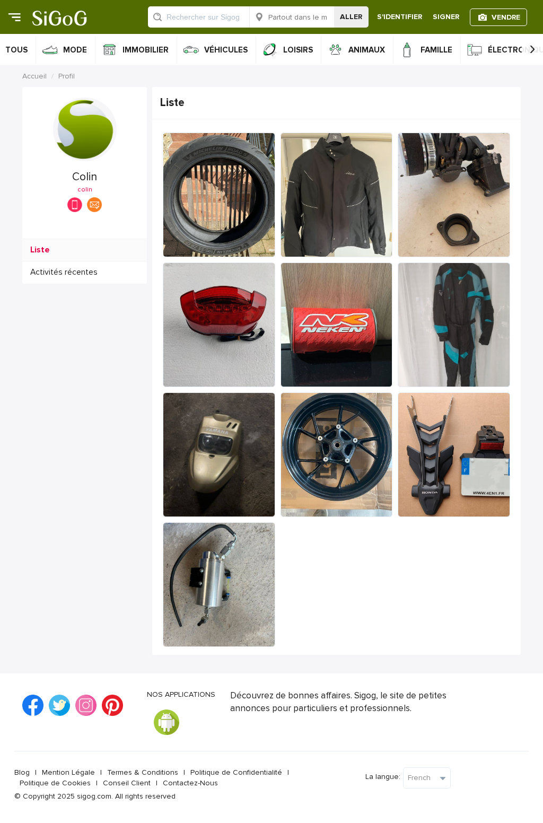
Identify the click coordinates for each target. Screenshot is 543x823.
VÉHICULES (226, 50)
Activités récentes (64, 272)
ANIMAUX (366, 50)
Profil (66, 76)
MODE (75, 50)
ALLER (351, 16)
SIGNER (446, 16)
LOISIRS (298, 50)
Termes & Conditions (142, 772)
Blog (22, 772)
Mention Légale (68, 772)
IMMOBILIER (145, 50)
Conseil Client (127, 782)
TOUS (16, 50)
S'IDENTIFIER (399, 16)
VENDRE (506, 17)
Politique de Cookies (55, 782)
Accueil (34, 76)
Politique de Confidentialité (236, 772)
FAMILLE (436, 50)
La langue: (382, 776)
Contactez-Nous (190, 782)
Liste (40, 250)
